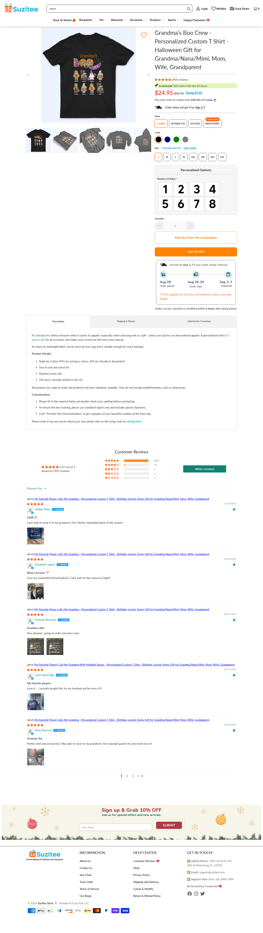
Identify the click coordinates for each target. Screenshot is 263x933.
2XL (193, 157)
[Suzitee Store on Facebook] (189, 894)
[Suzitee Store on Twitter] (202, 894)
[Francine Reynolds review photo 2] (55, 646)
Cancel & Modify (143, 888)
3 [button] (133, 776)
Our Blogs (86, 895)
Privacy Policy (141, 874)
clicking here (134, 421)
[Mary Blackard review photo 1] (35, 757)
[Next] (148, 75)
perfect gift (38, 339)
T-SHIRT (161, 123)
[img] (35, 504)
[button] (87, 20)
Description (58, 321)
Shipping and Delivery (146, 881)
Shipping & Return (126, 321)
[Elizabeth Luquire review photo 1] (35, 591)
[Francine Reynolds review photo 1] (35, 646)
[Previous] (28, 75)
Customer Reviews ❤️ (146, 861)
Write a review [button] (204, 469)
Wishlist (221, 8)
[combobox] (119, 9)
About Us (85, 861)
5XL (222, 157)
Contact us (86, 868)
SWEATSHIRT (212, 123)
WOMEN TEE (178, 123)
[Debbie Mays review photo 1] (35, 536)
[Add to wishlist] (144, 35)
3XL (203, 157)
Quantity (159, 218)
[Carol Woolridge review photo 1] (35, 701)
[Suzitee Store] (21, 8)
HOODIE (195, 123)
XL (184, 157)
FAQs (136, 868)
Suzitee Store (45, 903)
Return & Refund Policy (147, 895)
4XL (212, 157)
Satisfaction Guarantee (199, 321)
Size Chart (85, 874)
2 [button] (127, 776)
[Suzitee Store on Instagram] (196, 894)
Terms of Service (89, 888)
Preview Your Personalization (196, 237)
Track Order (242, 8)
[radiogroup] (196, 196)
